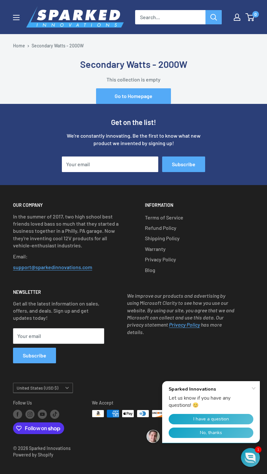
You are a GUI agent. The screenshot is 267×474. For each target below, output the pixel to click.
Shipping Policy (162, 238)
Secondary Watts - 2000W (58, 45)
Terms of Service (164, 217)
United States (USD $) (37, 388)
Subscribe (183, 164)
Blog (150, 270)
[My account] (237, 17)
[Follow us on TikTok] (54, 414)
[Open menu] (16, 17)
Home (19, 45)
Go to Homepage (133, 96)
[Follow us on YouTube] (42, 414)
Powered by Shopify (33, 454)
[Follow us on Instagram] (30, 414)
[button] (250, 457)
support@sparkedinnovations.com (52, 267)
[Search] (213, 17)
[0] (250, 17)
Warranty (155, 249)
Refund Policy (160, 228)
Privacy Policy (160, 259)
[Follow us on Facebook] (17, 414)
